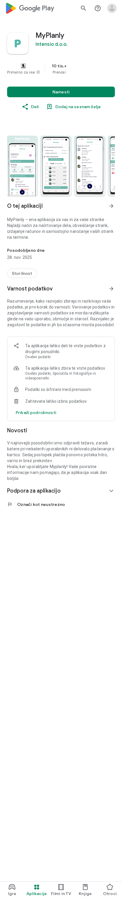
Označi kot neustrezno (36, 504)
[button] (38, 72)
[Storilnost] (22, 273)
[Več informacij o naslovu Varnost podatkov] (111, 289)
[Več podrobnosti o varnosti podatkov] (36, 412)
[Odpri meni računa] (112, 8)
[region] (61, 68)
